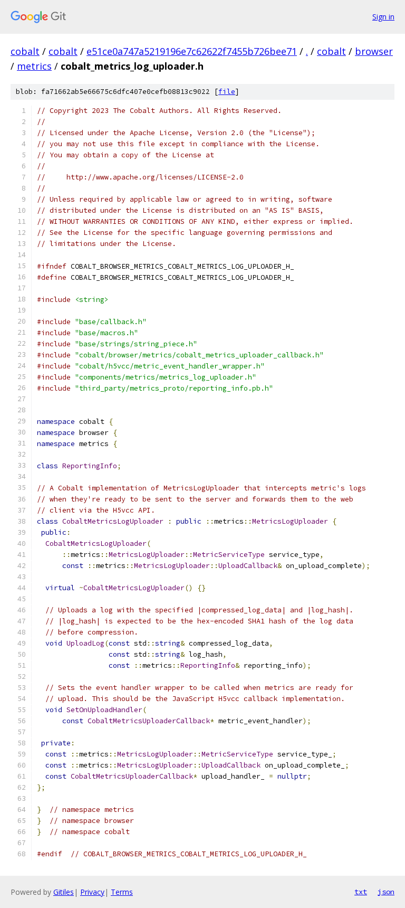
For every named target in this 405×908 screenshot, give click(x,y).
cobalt (25, 51)
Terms (122, 892)
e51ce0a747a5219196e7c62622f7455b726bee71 (191, 51)
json (386, 891)
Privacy (92, 892)
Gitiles (63, 892)
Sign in (383, 17)
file (226, 91)
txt (360, 891)
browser (374, 51)
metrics (34, 66)
